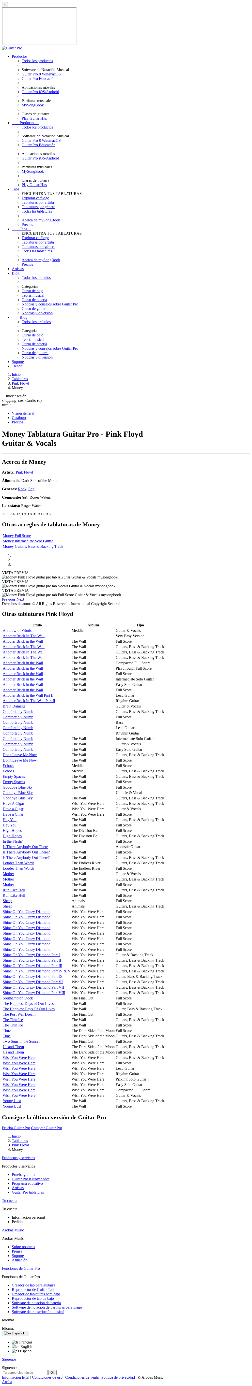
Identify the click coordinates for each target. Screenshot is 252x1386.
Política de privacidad (118, 1377)
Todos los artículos (36, 277)
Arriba (7, 1382)
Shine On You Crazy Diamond (26, 912)
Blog (15, 273)
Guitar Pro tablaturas (28, 1192)
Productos (19, 56)
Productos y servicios (18, 1158)
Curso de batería (34, 300)
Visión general (23, 413)
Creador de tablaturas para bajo (36, 1294)
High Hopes (12, 830)
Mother (8, 874)
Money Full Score (17, 536)
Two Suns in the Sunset (21, 1041)
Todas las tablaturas (37, 211)
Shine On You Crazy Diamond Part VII (33, 987)
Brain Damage (14, 706)
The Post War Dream (19, 1014)
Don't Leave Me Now (20, 755)
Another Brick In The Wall (24, 636)
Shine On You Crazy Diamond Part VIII (34, 993)
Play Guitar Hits (34, 118)
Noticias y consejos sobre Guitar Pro (50, 304)
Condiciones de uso (47, 1377)
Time (7, 1030)
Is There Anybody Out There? (26, 852)
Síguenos (9, 1359)
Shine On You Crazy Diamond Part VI (33, 982)
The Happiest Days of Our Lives (28, 1003)
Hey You (9, 820)
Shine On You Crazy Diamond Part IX (33, 976)
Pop (31, 489)
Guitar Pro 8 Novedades (30, 1179)
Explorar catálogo (35, 198)
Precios (27, 224)
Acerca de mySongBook (41, 220)
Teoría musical (33, 295)
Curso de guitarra (35, 308)
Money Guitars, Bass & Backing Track (33, 546)
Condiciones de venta (82, 1377)
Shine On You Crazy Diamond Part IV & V (37, 971)
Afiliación (19, 1260)
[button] (9, 599)
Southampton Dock (18, 998)
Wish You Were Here (19, 1057)
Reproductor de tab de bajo (33, 1298)
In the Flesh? (13, 841)
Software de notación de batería (36, 1303)
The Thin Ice (13, 1020)
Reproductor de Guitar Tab (33, 1289)
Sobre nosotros (23, 1247)
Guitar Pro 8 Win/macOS (41, 74)
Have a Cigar (13, 809)
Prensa (17, 1251)
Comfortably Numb (18, 711)
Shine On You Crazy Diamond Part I (31, 955)
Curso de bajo (32, 291)
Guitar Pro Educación (38, 78)
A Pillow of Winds (17, 630)
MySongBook (33, 105)
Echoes (8, 766)
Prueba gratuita (23, 1174)
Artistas (18, 269)
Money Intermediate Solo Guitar (28, 541)
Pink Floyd (24, 472)
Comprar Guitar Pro (46, 1128)
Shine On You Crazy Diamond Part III (32, 966)
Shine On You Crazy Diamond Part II (32, 960)
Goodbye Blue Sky (18, 787)
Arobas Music (13, 1230)
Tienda (17, 366)
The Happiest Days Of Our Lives (29, 1009)
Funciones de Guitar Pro (21, 1268)
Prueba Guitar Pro (16, 1128)
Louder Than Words (18, 863)
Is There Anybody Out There (25, 847)
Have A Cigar (13, 803)
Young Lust (12, 1101)
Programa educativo (27, 1183)
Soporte (18, 362)
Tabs (15, 189)
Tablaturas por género (38, 207)
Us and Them (13, 1047)
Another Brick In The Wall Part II (29, 701)
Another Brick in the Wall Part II (28, 695)
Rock (22, 489)
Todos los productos (37, 61)
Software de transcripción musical (38, 1312)
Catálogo (19, 418)
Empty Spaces (14, 776)
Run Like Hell (14, 890)
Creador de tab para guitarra (33, 1285)
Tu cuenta (9, 1200)
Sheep (7, 901)
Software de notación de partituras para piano (47, 1307)
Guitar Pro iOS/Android (40, 92)
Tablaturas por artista (38, 202)
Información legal (16, 1377)
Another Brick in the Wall (23, 641)
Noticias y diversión (37, 313)
